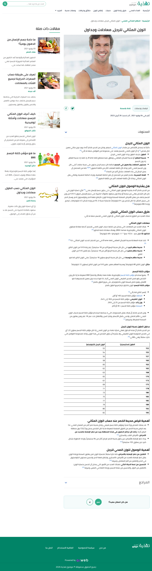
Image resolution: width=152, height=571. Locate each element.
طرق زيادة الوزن (120, 10)
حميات (108, 10)
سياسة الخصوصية (86, 548)
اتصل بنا (49, 548)
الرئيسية (146, 10)
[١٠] (124, 319)
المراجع (144, 482)
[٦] (133, 203)
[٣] (90, 167)
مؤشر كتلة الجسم (128, 275)
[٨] (69, 239)
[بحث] (5, 3)
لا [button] (89, 502)
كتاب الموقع (30, 130)
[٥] (105, 171)
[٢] (80, 150)
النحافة (139, 295)
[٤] (88, 167)
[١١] (118, 434)
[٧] (92, 229)
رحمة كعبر (31, 200)
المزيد (59, 10)
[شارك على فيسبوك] (66, 108)
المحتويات (144, 131)
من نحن (102, 548)
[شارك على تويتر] (73, 108)
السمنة (139, 306)
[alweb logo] (82, 560)
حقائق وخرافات (84, 10)
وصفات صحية (70, 10)
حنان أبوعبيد (30, 165)
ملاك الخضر (31, 52)
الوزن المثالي (116, 147)
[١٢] (111, 460)
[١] (140, 150)
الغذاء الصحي (134, 10)
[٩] (145, 243)
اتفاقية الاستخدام (65, 548)
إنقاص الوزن (98, 10)
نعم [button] (98, 502)
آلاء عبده (32, 91)
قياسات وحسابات (141, 108)
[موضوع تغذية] (131, 546)
